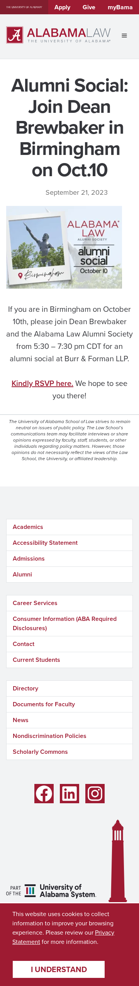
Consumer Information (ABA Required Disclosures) (65, 623)
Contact (23, 643)
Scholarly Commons (40, 751)
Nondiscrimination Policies (49, 735)
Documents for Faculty (44, 704)
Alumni (22, 574)
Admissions (29, 558)
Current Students (36, 659)
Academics (28, 526)
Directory (25, 688)
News (21, 720)
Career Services (35, 602)
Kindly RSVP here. (42, 383)
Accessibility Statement (45, 542)
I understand (59, 969)
